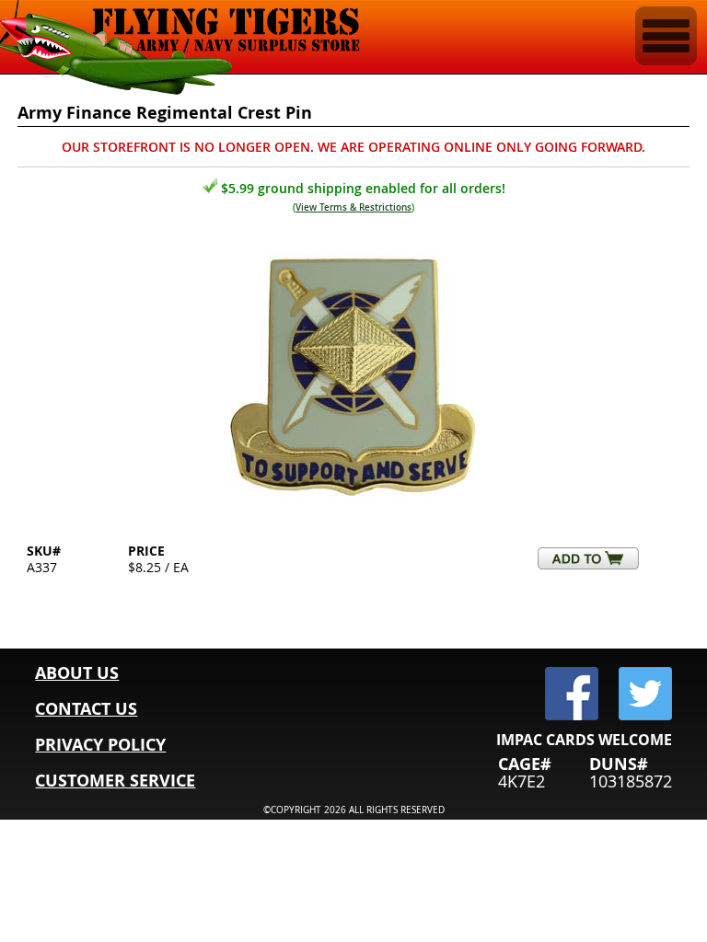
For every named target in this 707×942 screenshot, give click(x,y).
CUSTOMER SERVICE (115, 780)
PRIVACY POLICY (100, 744)
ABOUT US (77, 672)
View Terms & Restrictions (353, 207)
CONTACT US (86, 708)
